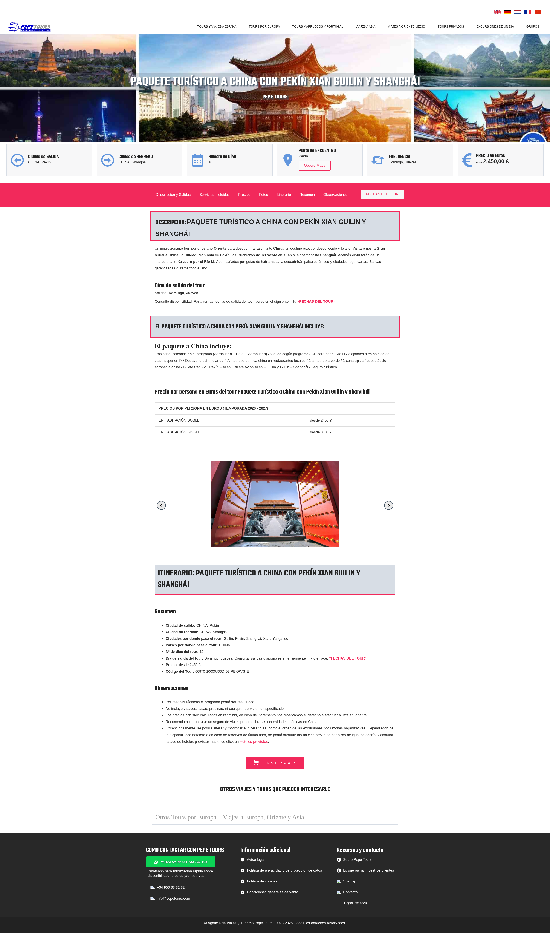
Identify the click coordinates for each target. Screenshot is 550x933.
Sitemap (349, 881)
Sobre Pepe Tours (357, 860)
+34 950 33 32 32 (171, 887)
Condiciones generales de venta (272, 892)
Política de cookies (262, 881)
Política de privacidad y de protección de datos (284, 870)
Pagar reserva (355, 903)
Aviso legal (255, 860)
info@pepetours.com (173, 898)
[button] (238, 26)
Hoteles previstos (254, 742)
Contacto (350, 892)
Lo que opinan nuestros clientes (368, 870)
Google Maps (314, 165)
